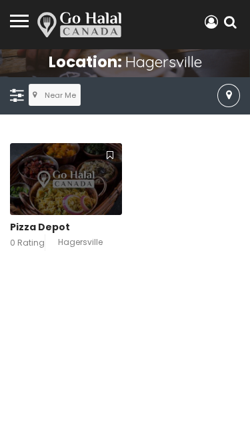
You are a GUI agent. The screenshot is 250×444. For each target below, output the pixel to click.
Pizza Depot (40, 227)
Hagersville (80, 242)
